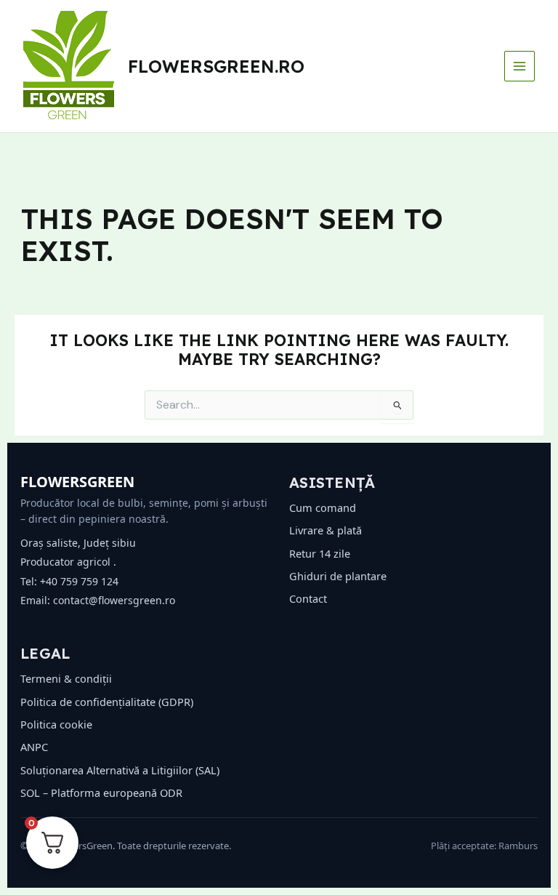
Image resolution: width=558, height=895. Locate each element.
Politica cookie (56, 724)
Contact (308, 598)
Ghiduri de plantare (338, 576)
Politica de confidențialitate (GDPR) (106, 701)
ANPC (34, 746)
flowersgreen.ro (216, 66)
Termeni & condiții (66, 678)
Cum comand (322, 507)
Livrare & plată (325, 530)
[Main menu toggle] (519, 66)
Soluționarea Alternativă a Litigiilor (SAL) (119, 770)
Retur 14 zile (319, 553)
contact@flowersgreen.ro (114, 600)
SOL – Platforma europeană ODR (101, 792)
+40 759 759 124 (79, 581)
